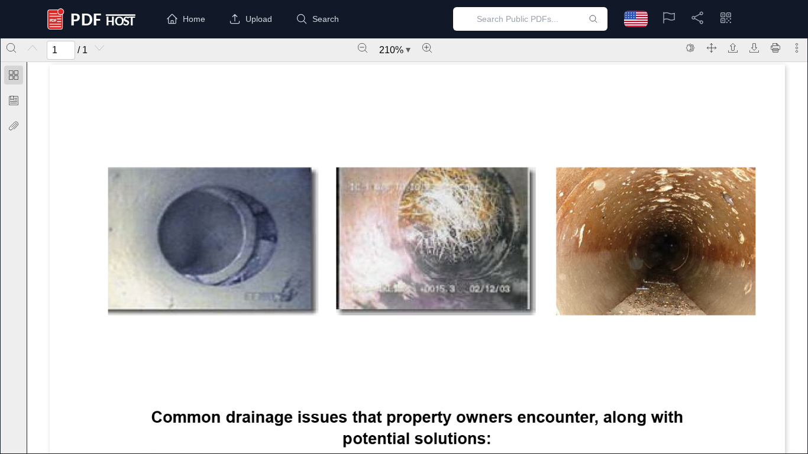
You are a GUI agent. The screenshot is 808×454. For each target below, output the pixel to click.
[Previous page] (32, 47)
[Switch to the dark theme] (690, 47)
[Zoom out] (362, 47)
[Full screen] (711, 47)
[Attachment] (13, 125)
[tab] (13, 77)
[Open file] (732, 47)
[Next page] (99, 47)
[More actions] (796, 47)
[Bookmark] (13, 100)
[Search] (11, 47)
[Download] (754, 47)
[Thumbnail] (13, 75)
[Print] (775, 47)
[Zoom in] (427, 47)
